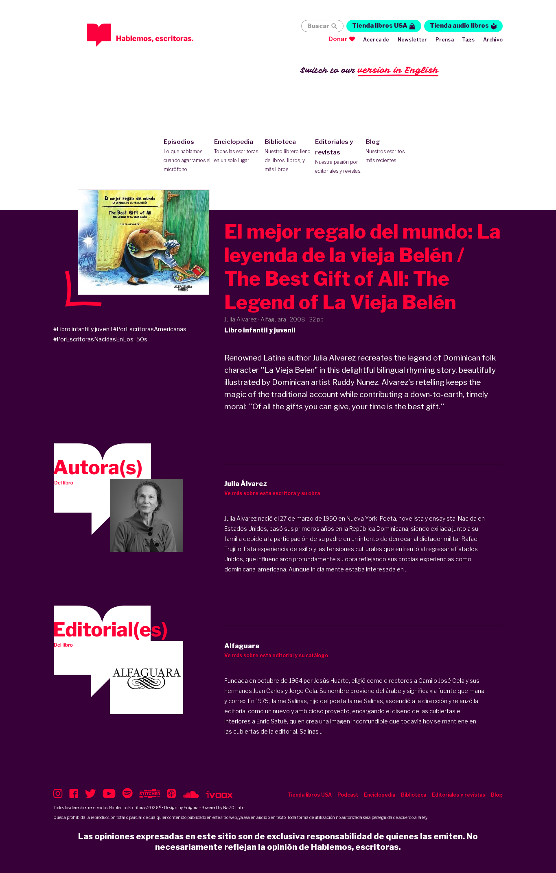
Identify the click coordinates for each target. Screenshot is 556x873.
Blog (385, 150)
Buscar (318, 26)
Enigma (191, 807)
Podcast (347, 795)
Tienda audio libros (459, 25)
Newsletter (412, 40)
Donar (338, 39)
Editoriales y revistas (338, 156)
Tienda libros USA (379, 25)
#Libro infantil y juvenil (82, 329)
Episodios (187, 155)
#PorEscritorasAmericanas (149, 329)
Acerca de (376, 40)
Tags (468, 40)
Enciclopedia (236, 150)
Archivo (493, 40)
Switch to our (369, 70)
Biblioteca (288, 155)
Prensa (445, 40)
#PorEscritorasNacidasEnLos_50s (100, 339)
